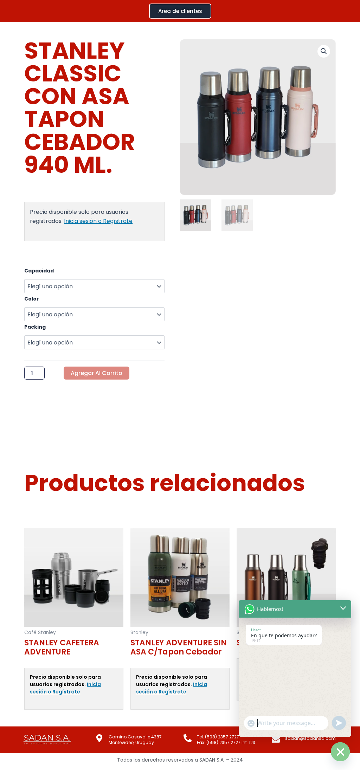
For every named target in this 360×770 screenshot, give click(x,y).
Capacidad (39, 270)
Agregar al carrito (96, 373)
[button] (323, 51)
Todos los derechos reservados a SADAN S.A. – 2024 (180, 759)
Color (31, 298)
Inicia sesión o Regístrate (98, 221)
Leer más (35, 721)
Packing (35, 326)
